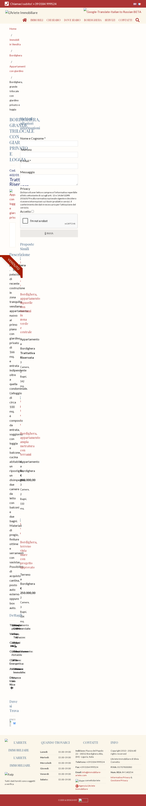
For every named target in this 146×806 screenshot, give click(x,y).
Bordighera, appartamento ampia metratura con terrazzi (30, 443)
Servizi (110, 20)
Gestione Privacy (119, 780)
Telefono (26, 149)
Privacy (25, 188)
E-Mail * (25, 161)
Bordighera (93, 20)
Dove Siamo (72, 20)
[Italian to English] (134, 4)
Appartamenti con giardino (17, 69)
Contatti (125, 20)
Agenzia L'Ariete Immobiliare (85, 787)
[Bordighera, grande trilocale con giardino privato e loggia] (12, 204)
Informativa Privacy (120, 777)
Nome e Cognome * (33, 138)
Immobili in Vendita (15, 42)
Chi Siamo (54, 20)
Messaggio (27, 172)
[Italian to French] (139, 4)
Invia (49, 233)
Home (13, 28)
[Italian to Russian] (112, 11)
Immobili (36, 20)
